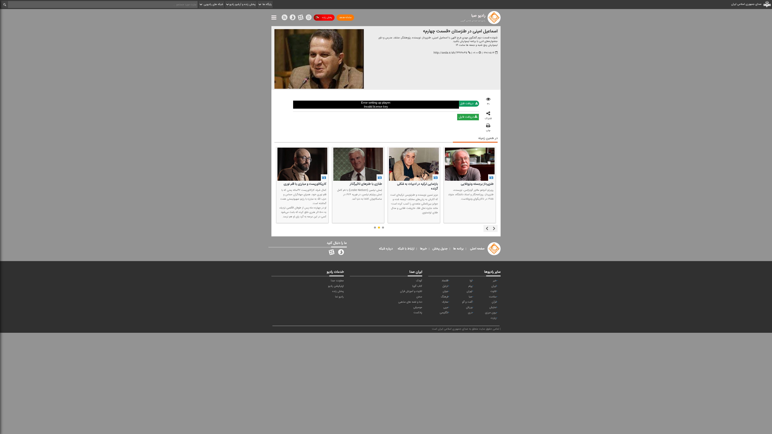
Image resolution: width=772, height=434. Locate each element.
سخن (419, 297)
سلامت (493, 297)
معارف (445, 302)
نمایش (493, 307)
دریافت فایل (467, 103)
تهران (469, 291)
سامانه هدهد (345, 17)
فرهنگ (444, 297)
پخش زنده (327, 17)
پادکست (418, 312)
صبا (470, 297)
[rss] (284, 18)
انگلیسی (444, 312)
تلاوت (494, 291)
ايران (494, 286)
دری (470, 312)
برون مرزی (491, 312)
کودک (419, 281)
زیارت (494, 318)
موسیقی (417, 307)
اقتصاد (445, 281)
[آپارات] (301, 18)
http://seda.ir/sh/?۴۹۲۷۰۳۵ (450, 53)
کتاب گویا (417, 286)
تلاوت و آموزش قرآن (411, 291)
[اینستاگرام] (309, 18)
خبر (495, 281)
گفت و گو (467, 302)
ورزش (469, 307)
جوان (445, 291)
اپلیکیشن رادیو (336, 286)
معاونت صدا (337, 281)
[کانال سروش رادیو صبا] (341, 252)
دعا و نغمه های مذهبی (410, 302)
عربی (445, 307)
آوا (471, 281)
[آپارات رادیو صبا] (331, 252)
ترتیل (445, 286)
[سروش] (293, 18)
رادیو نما (339, 297)
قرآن (494, 302)
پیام (470, 286)
